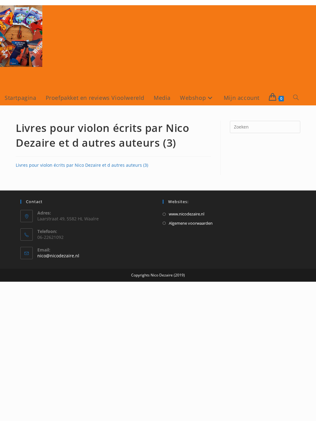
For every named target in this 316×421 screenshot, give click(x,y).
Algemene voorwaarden (191, 223)
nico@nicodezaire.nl (58, 256)
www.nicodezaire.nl (186, 214)
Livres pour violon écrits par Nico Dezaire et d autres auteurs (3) (82, 165)
